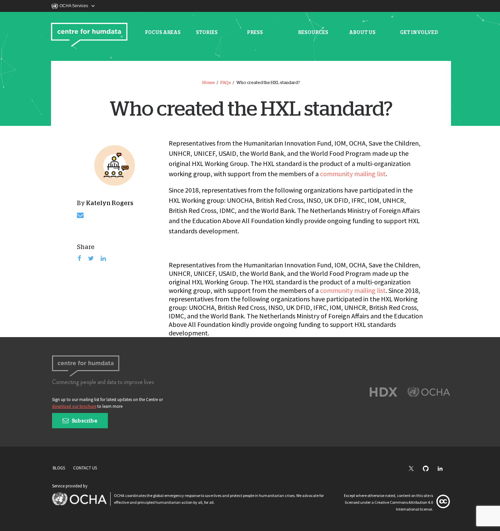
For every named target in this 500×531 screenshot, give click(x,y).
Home (208, 83)
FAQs (225, 83)
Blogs (59, 468)
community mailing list (353, 173)
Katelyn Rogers (109, 203)
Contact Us (85, 468)
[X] (414, 469)
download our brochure (74, 406)
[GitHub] (429, 469)
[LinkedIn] (443, 469)
